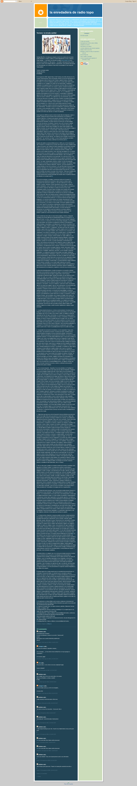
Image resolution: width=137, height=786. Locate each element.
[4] (74, 358)
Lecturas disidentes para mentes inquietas (90, 48)
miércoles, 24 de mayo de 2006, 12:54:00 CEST (47, 642)
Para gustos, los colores (85, 46)
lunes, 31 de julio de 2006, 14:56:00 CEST (46, 742)
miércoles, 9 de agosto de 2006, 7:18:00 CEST (47, 750)
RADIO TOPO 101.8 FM (86, 49)
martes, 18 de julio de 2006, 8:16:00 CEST (46, 713)
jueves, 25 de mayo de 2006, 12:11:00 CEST (47, 670)
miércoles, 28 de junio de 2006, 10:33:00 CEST (47, 703)
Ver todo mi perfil (84, 35)
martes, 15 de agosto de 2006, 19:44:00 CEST (47, 770)
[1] (66, 139)
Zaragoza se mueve (85, 44)
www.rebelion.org (65, 60)
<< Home (39, 776)
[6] (72, 533)
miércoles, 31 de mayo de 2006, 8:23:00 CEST (47, 693)
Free (65, 784)
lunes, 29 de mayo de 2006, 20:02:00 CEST (46, 681)
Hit (68, 784)
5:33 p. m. (49, 623)
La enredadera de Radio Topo (72, 12)
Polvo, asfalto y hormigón (86, 56)
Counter (71, 784)
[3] (71, 217)
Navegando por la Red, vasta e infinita (89, 43)
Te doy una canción (84, 41)
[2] (52, 176)
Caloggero (41, 646)
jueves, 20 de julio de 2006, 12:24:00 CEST (46, 722)
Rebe (39, 663)
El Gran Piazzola (84, 54)
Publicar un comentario (42, 773)
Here (38, 740)
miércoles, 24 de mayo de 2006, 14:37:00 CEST (47, 658)
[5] (69, 487)
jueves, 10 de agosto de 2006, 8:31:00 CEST (47, 760)
